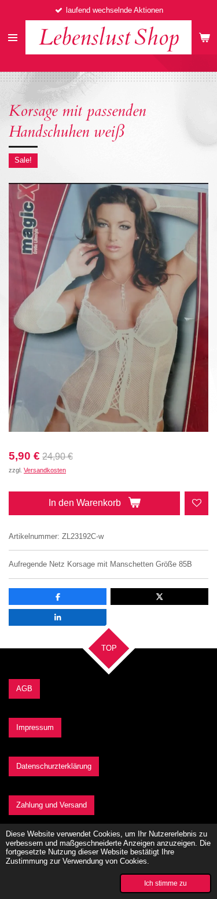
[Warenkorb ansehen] (204, 37)
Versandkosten (45, 470)
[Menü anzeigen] (12, 37)
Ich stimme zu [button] (165, 883)
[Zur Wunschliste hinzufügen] (196, 503)
